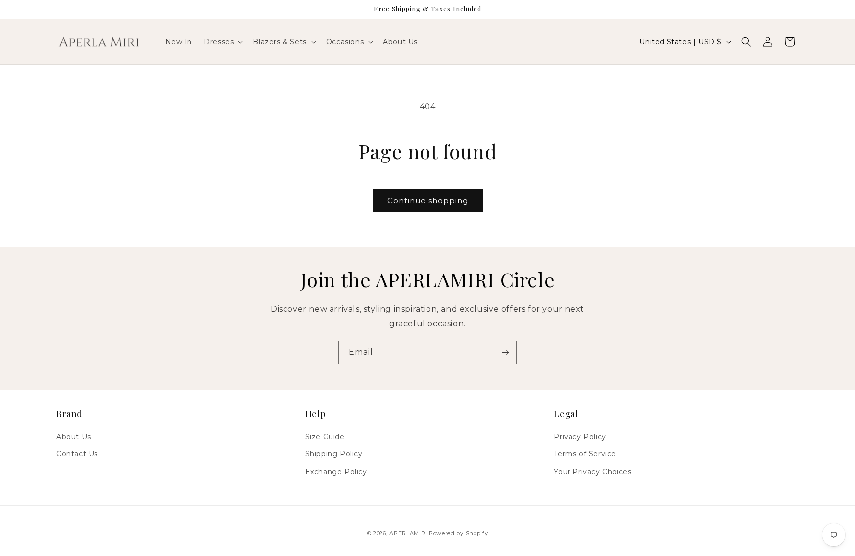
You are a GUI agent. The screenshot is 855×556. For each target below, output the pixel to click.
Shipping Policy (334, 453)
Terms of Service (585, 453)
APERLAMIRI (409, 533)
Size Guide (325, 436)
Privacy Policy (580, 436)
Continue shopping (427, 200)
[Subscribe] (505, 352)
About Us (73, 436)
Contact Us (77, 453)
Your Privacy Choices (592, 471)
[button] (222, 41)
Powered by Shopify (458, 533)
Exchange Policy (336, 471)
